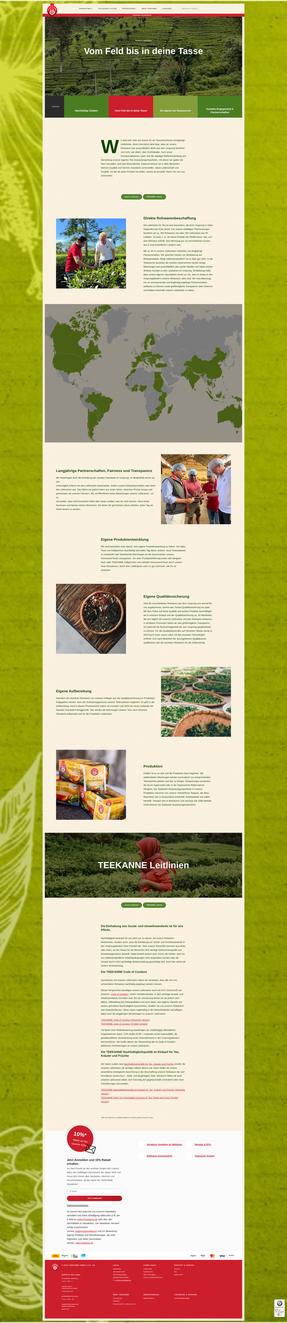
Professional (129, 8)
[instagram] (71, 1269)
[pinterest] (76, 1269)
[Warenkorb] (225, 9)
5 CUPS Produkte (232, 1261)
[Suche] (236, 9)
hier (151, 1117)
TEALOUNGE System (107, 8)
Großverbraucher (232, 1268)
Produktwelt (85, 8)
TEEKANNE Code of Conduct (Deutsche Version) (125, 1020)
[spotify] (86, 1269)
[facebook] (67, 1269)
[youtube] (62, 1269)
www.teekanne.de (247, 1310)
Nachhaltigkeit (190, 8)
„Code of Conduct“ (119, 994)
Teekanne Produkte (233, 1247)
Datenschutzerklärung (249, 1304)
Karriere (167, 8)
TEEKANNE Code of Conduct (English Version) (124, 1024)
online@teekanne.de (87, 1219)
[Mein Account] (215, 9)
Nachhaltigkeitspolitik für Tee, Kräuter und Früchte (149, 1064)
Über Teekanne (149, 8)
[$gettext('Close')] (284, 1232)
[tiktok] (81, 1269)
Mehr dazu (65, 1309)
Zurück (56, 106)
